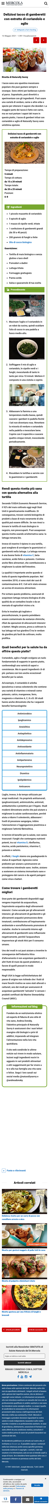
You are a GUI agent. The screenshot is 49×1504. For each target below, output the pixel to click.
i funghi (15, 856)
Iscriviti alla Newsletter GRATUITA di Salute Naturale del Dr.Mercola (24, 1349)
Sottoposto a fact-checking (26, 30)
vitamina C (28, 555)
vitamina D (22, 842)
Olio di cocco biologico (20, 242)
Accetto (37, 1485)
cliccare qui (15, 1444)
